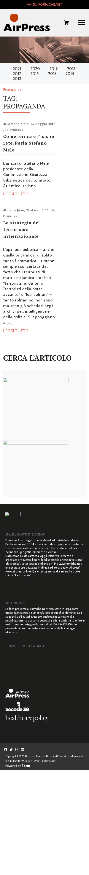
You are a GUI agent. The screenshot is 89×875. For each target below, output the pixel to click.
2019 (53, 68)
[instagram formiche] (17, 749)
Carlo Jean (15, 210)
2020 (35, 68)
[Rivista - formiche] (45, 668)
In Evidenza (14, 130)
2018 (71, 68)
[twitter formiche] (11, 749)
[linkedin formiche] (22, 749)
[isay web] (26, 765)
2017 (17, 73)
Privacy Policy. (48, 760)
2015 (52, 73)
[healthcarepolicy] (45, 718)
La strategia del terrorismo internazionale (21, 229)
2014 (70, 73)
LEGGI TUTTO (16, 194)
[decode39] (45, 706)
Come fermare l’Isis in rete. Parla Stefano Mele (29, 143)
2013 (17, 78)
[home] (26, 23)
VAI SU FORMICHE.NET (44, 4)
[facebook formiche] (5, 749)
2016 (34, 73)
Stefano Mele (18, 124)
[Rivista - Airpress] (45, 693)
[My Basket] (66, 23)
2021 (17, 68)
